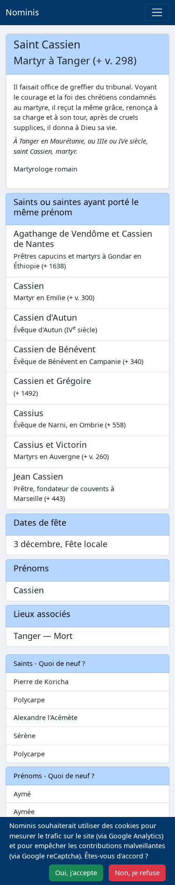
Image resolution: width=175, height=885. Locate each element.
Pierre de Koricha (41, 681)
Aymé (22, 793)
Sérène (24, 735)
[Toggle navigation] (157, 12)
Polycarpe (29, 699)
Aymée (24, 811)
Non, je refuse (137, 872)
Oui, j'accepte (76, 872)
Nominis (22, 12)
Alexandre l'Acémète (45, 717)
